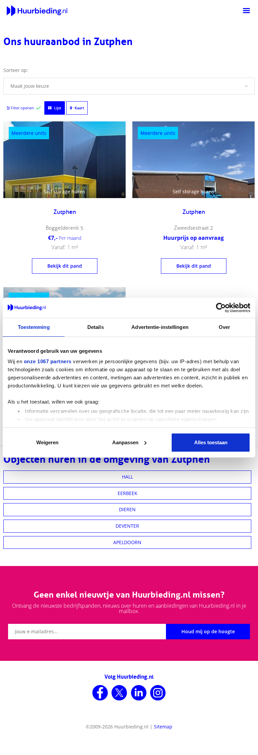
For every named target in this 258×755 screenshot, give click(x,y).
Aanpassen (125, 442)
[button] (129, 86)
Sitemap (163, 726)
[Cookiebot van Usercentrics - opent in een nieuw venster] (220, 308)
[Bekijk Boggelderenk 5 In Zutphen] (64, 159)
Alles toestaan (210, 442)
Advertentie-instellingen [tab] (159, 327)
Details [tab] (95, 327)
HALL (127, 477)
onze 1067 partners (48, 361)
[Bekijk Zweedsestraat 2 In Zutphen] (193, 159)
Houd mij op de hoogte (208, 631)
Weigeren (47, 442)
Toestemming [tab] (34, 327)
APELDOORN (127, 542)
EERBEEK (127, 493)
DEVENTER (127, 526)
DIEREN (127, 509)
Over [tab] (224, 327)
